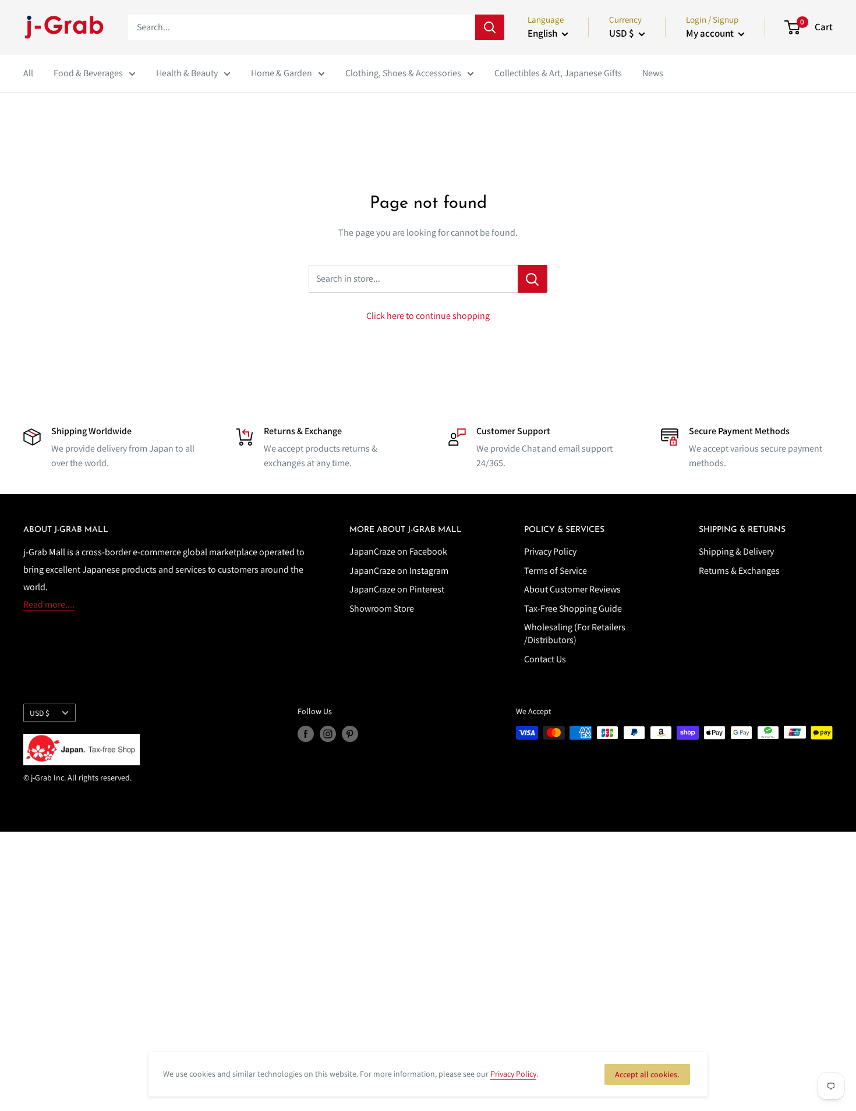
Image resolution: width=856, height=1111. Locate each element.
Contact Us (545, 659)
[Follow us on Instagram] (328, 734)
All (28, 73)
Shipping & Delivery (736, 551)
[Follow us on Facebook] (306, 734)
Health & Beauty (187, 73)
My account (710, 33)
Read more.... (49, 604)
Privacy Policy (550, 551)
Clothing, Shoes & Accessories (403, 73)
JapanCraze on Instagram (398, 571)
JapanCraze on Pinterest (396, 589)
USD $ (39, 713)
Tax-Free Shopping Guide (573, 608)
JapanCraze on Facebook (398, 551)
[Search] (489, 27)
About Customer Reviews (572, 589)
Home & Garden (281, 73)
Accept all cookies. (647, 1074)
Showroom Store (381, 608)
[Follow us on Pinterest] (350, 734)
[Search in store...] (532, 279)
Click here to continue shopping (428, 316)
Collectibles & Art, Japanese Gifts (558, 73)
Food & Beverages (88, 73)
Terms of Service (555, 571)
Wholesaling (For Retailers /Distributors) (574, 633)
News (652, 73)
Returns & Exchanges (739, 571)
